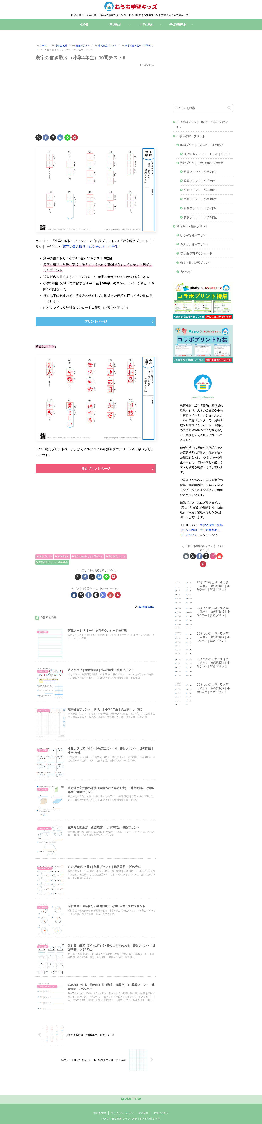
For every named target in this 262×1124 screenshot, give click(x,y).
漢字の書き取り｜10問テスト (89, 556)
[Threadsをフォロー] (96, 595)
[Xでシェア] (38, 137)
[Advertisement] (95, 98)
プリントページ (95, 321)
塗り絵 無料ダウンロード (196, 253)
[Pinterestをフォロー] (118, 595)
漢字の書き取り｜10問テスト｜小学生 (90, 246)
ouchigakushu (203, 397)
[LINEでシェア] (67, 137)
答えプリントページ (95, 468)
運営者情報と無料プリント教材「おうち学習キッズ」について (201, 529)
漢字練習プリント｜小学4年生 (53, 562)
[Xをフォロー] (81, 595)
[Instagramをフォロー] (103, 595)
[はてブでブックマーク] (60, 137)
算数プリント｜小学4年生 (200, 199)
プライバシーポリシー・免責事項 (129, 1113)
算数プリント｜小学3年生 (200, 189)
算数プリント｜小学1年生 (200, 171)
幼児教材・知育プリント (192, 226)
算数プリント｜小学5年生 (200, 208)
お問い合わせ (161, 1113)
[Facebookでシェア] (46, 137)
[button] (229, 108)
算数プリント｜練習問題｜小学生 (201, 162)
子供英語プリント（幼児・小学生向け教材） (202, 124)
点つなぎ (186, 271)
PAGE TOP (132, 1099)
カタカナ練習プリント (194, 244)
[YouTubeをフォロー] (110, 595)
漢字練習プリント (117, 556)
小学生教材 (63, 556)
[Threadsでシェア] (53, 137)
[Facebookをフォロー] (88, 595)
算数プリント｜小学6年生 (200, 217)
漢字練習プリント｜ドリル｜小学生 (206, 153)
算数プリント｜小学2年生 (200, 180)
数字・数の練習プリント (196, 262)
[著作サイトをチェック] (74, 595)
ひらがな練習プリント (194, 235)
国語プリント (45, 556)
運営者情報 (99, 1113)
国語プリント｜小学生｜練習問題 (201, 144)
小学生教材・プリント (191, 136)
